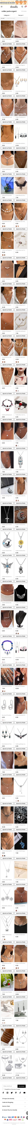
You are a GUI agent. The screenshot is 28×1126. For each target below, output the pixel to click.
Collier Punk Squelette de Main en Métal (21, 602)
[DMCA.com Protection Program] (22, 1120)
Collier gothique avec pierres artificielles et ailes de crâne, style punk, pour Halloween (21, 744)
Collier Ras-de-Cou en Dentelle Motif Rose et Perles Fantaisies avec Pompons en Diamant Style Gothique (21, 414)
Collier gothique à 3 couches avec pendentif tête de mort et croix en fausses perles (7, 169)
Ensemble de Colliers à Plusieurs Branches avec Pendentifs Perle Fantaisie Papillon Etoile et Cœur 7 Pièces (7, 386)
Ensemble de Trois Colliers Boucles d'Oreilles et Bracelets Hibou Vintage (7, 744)
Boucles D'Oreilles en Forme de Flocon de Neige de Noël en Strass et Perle (21, 686)
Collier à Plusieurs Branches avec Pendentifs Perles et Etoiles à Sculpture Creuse (21, 169)
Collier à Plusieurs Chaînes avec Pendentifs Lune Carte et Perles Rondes (7, 331)
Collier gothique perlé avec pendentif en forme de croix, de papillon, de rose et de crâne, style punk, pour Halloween (7, 414)
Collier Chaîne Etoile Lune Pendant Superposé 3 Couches (21, 963)
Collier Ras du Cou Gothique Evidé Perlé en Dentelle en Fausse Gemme (21, 195)
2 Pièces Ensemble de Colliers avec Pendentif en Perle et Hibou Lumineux (7, 195)
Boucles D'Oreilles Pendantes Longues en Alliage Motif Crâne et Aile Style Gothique (21, 1018)
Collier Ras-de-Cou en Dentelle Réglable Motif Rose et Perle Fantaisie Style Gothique (21, 250)
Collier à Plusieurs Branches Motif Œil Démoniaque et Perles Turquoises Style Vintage (7, 305)
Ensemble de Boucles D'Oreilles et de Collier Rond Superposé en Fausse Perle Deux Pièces (21, 331)
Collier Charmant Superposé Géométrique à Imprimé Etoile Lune (7, 851)
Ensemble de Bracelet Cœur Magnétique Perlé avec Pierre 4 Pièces (21, 657)
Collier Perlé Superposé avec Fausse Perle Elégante (7, 39)
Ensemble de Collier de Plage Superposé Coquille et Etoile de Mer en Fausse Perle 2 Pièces (21, 221)
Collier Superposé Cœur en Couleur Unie (7, 602)
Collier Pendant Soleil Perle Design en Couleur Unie (7, 143)
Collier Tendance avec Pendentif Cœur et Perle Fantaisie (21, 117)
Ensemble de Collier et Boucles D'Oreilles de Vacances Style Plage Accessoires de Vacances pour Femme (7, 963)
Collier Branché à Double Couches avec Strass (21, 495)
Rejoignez (21, 1086)
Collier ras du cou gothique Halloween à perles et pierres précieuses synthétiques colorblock (21, 386)
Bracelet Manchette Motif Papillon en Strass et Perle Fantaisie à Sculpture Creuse (7, 1018)
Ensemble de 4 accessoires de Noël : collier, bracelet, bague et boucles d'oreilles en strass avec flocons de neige (21, 1047)
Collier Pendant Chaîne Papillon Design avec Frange (21, 796)
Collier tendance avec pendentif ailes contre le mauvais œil (7, 576)
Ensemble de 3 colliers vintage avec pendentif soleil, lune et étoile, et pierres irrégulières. (21, 992)
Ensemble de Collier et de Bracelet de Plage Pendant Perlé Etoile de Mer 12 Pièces (21, 357)
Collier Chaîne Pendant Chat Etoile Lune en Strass (7, 550)
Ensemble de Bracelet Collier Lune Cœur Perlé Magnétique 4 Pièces (21, 143)
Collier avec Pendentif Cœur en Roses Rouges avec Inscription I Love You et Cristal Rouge (7, 992)
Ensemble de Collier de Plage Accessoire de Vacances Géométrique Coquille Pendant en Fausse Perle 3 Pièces (7, 221)
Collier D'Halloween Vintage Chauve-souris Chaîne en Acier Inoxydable (21, 934)
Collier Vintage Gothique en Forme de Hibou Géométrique (21, 824)
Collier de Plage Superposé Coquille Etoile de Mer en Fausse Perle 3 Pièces (7, 250)
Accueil (2, 18)
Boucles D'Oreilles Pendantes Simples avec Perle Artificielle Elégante (7, 715)
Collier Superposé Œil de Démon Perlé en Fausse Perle (21, 39)
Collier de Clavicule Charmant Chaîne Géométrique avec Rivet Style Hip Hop (21, 770)
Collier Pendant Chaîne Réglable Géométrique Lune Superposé (21, 905)
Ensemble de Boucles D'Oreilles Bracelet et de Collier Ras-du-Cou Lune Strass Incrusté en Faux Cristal (7, 1073)
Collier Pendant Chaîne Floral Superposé (7, 440)
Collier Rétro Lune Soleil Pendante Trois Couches (7, 469)
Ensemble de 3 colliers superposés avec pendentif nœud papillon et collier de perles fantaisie (7, 117)
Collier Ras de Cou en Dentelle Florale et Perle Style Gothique (21, 279)
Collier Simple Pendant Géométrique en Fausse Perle (7, 65)
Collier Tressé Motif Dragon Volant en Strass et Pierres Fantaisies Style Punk (7, 824)
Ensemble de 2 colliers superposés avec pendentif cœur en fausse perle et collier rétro (7, 91)
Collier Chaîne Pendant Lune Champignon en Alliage (21, 524)
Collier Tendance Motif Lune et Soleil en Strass (21, 628)
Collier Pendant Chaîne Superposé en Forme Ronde (21, 715)
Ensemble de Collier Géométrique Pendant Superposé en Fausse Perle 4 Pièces (7, 357)
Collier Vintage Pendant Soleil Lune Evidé (7, 495)
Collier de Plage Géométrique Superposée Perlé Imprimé (21, 65)
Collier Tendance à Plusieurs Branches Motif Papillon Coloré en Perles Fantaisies (7, 279)
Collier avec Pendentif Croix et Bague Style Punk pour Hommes (7, 524)
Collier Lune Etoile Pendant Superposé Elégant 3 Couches (7, 770)
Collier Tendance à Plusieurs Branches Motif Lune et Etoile (7, 628)
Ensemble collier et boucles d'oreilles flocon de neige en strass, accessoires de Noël (7, 905)
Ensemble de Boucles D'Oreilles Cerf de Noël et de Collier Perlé (21, 91)
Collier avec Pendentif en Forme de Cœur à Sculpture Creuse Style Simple (7, 879)
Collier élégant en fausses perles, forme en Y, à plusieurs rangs (21, 305)
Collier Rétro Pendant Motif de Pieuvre (21, 576)
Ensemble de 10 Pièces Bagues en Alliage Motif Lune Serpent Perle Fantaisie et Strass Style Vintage (7, 686)
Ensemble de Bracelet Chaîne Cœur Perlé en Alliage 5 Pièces (7, 1047)
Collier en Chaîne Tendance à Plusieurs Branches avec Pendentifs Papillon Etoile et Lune (7, 796)
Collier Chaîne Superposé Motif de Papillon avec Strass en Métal (7, 934)
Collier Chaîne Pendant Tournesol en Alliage (21, 550)
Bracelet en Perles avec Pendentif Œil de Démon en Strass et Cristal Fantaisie (7, 657)
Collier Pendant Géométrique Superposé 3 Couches (21, 879)
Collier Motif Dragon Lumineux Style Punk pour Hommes (21, 851)
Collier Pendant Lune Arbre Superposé (21, 440)
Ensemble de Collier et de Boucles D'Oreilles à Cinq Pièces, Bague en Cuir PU (21, 1073)
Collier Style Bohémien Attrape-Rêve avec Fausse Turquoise (21, 469)
